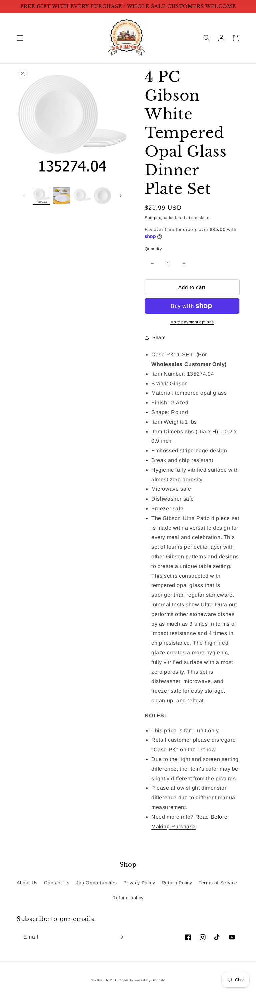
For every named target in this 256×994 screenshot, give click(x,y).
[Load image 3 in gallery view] (82, 195)
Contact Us (56, 882)
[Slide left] (24, 195)
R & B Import (118, 980)
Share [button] (159, 337)
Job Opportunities (96, 882)
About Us (27, 882)
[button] (20, 38)
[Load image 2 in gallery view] (61, 195)
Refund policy (128, 897)
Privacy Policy (139, 882)
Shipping (154, 217)
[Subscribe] (120, 937)
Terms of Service (218, 882)
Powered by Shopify (147, 980)
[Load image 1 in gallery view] (41, 195)
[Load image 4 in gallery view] (102, 195)
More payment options (192, 322)
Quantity (153, 248)
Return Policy (177, 882)
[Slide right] (120, 195)
